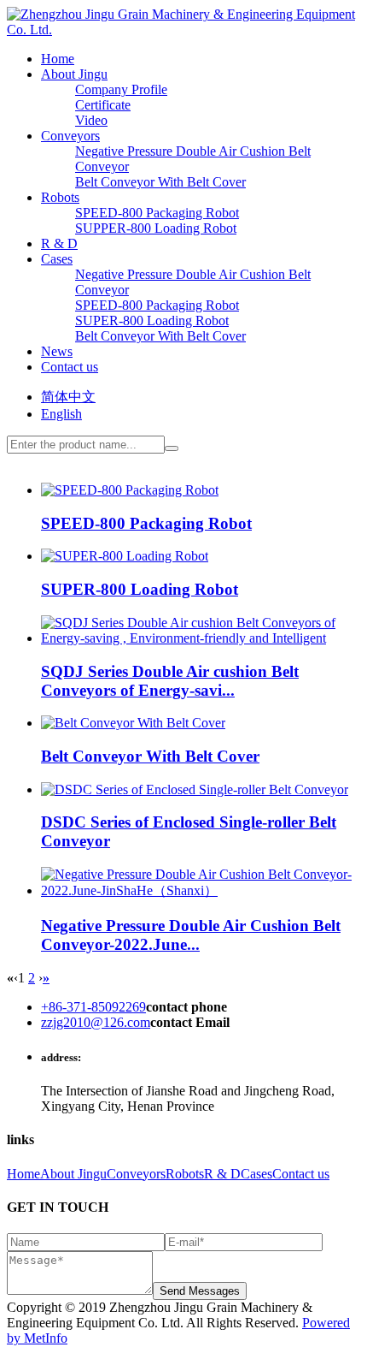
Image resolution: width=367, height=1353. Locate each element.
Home (57, 58)
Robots (60, 197)
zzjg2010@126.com (95, 1022)
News (57, 351)
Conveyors (70, 135)
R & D (59, 243)
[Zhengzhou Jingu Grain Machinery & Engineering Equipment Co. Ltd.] (183, 29)
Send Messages (200, 1291)
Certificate (103, 105)
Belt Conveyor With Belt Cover (160, 182)
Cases (57, 259)
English (61, 413)
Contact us (69, 366)
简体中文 (68, 396)
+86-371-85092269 (93, 1007)
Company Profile (121, 89)
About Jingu (74, 74)
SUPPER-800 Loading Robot (155, 228)
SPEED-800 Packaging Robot (157, 212)
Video (91, 120)
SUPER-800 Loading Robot (152, 320)
